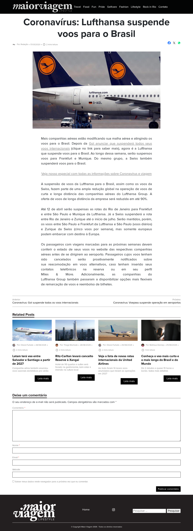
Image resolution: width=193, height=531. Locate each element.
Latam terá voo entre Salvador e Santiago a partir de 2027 (31, 360)
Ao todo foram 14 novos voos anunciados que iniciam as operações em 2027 (116, 371)
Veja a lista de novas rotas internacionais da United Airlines (116, 360)
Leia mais (43, 378)
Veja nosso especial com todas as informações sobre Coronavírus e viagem (96, 174)
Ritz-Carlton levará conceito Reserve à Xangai (74, 358)
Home (86, 509)
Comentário (18, 408)
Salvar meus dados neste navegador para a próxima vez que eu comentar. (51, 481)
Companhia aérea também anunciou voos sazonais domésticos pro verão (30, 369)
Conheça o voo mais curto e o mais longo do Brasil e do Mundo (160, 360)
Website (16, 469)
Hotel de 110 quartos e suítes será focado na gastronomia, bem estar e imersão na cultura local (73, 367)
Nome (16, 445)
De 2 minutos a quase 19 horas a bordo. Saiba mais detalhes (157, 369)
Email (15, 457)
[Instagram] (112, 509)
